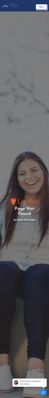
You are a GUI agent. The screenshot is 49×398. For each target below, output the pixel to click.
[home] (8, 5)
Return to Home (24, 219)
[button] (41, 7)
